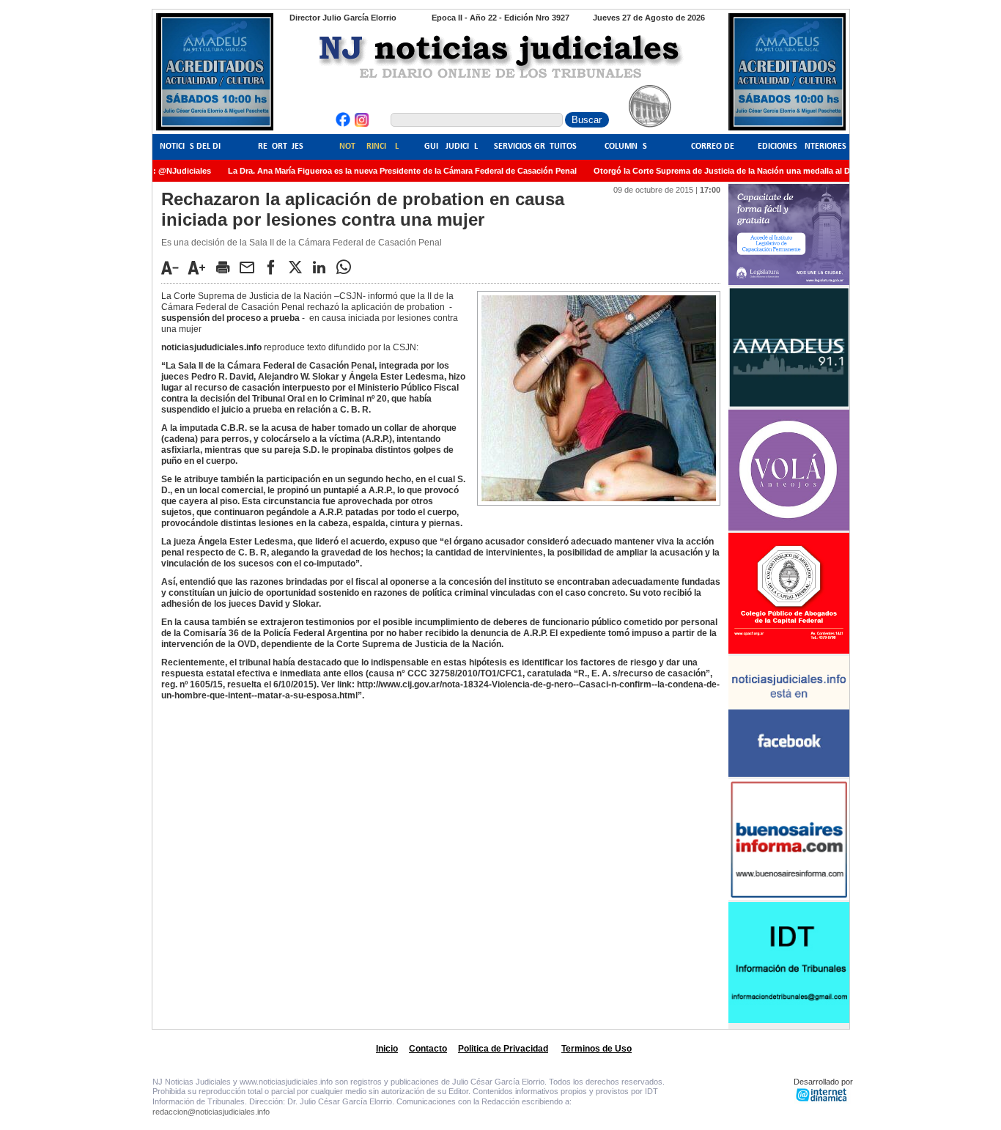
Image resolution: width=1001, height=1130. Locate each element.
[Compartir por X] (299, 266)
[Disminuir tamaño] (173, 267)
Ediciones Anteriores (802, 146)
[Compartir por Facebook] (275, 266)
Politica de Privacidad (503, 1049)
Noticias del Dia (193, 146)
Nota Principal (369, 146)
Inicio (387, 1049)
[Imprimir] (226, 266)
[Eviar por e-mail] (251, 266)
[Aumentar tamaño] (200, 267)
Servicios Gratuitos (535, 146)
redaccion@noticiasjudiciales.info (211, 1111)
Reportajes (280, 146)
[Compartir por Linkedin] (323, 266)
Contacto (428, 1049)
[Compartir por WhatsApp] (347, 266)
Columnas (626, 146)
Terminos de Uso (596, 1049)
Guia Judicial (451, 146)
